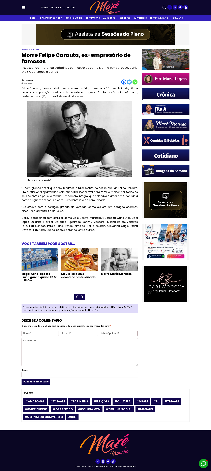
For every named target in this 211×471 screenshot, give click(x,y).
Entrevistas (93, 18)
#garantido (63, 409)
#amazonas (35, 401)
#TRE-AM (171, 401)
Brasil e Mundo (74, 18)
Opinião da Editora (51, 18)
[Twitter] (129, 82)
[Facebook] (123, 82)
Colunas (178, 18)
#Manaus (145, 409)
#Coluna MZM (89, 409)
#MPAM (142, 401)
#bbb (72, 417)
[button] (203, 463)
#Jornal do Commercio (44, 417)
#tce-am (57, 401)
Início (32, 18)
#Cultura (123, 401)
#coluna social (119, 409)
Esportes (125, 18)
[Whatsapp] (135, 82)
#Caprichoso (36, 409)
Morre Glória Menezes (116, 274)
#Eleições (101, 401)
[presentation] (77, 297)
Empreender (140, 18)
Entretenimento (159, 18)
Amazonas (109, 18)
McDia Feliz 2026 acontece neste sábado (78, 275)
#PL (156, 401)
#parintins (79, 401)
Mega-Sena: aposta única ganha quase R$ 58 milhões (39, 277)
